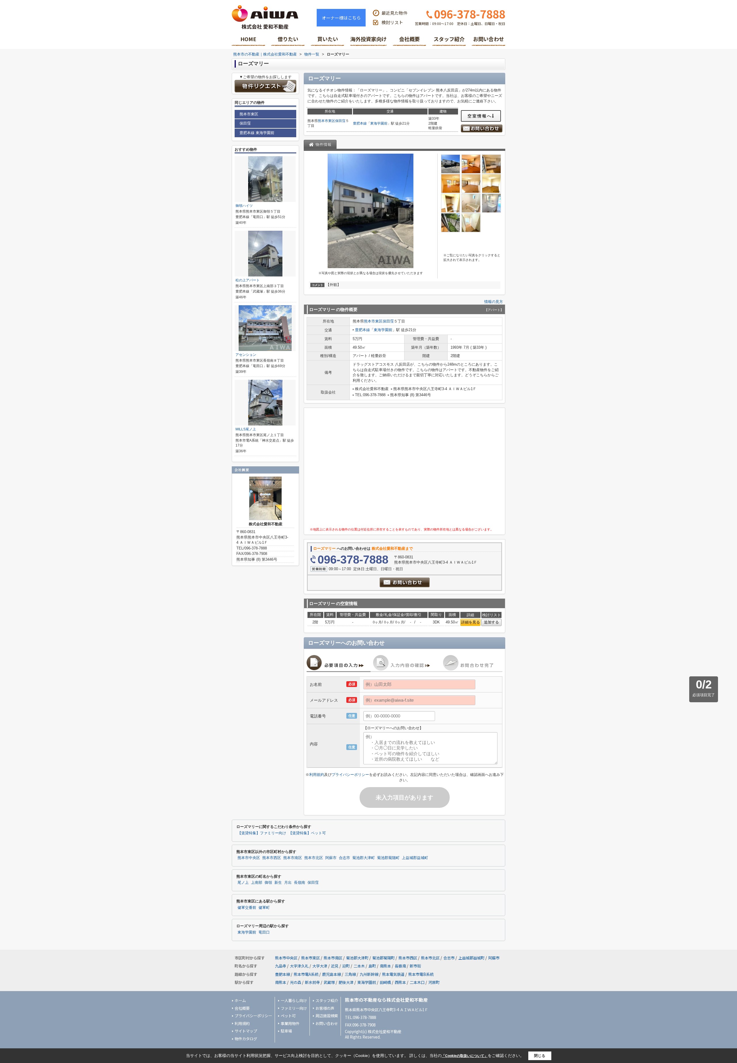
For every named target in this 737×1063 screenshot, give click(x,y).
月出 (288, 883)
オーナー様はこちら (341, 18)
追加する (491, 622)
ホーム (240, 1000)
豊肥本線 (360, 123)
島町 (372, 966)
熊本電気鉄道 (393, 974)
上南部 (256, 883)
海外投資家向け (368, 39)
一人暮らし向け (294, 1000)
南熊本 (385, 966)
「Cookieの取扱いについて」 (465, 1056)
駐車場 (286, 1031)
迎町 (346, 966)
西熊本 (400, 982)
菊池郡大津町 (363, 858)
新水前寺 (312, 982)
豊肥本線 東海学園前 (257, 133)
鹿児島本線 (331, 974)
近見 (335, 966)
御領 (268, 883)
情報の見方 (493, 301)
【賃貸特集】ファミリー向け (262, 833)
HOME (248, 39)
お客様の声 (325, 1008)
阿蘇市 (331, 858)
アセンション (245, 355)
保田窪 (340, 121)
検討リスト (392, 22)
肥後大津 (346, 982)
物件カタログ (246, 1038)
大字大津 (319, 966)
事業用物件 (290, 1023)
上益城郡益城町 (415, 858)
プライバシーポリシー (350, 774)
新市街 (415, 966)
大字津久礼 (299, 966)
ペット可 (288, 1015)
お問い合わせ (488, 39)
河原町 (434, 982)
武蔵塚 (329, 982)
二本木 (359, 966)
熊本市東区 (326, 121)
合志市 (344, 858)
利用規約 (316, 774)
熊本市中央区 (249, 858)
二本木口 (417, 982)
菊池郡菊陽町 (388, 858)
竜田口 (264, 932)
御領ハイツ (244, 206)
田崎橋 (385, 982)
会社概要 (409, 39)
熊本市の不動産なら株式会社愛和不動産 (386, 1000)
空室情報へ (480, 116)
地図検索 (288, 41)
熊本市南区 (292, 858)
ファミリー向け (294, 1008)
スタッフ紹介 (449, 39)
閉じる (539, 1056)
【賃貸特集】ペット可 (307, 833)
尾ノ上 (243, 883)
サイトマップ (246, 1031)
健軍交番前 (247, 908)
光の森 (295, 982)
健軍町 (264, 908)
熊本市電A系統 (306, 974)
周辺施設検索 (327, 1015)
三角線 (350, 974)
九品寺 (280, 966)
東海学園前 (379, 123)
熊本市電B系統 (421, 974)
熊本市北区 (313, 858)
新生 (278, 883)
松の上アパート (247, 280)
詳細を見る (470, 622)
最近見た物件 (394, 13)
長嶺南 (299, 883)
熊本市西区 (271, 858)
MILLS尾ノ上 (245, 429)
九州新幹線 (369, 974)
